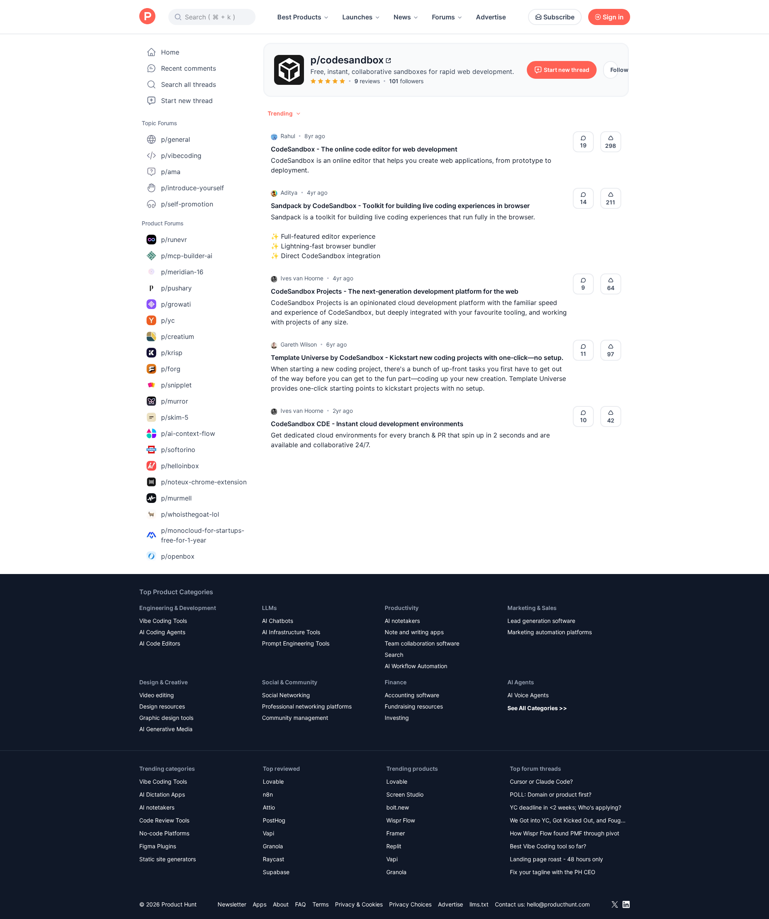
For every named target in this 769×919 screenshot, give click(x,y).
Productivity (402, 607)
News (402, 17)
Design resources (162, 706)
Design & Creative (163, 682)
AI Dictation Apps (162, 794)
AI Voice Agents (528, 695)
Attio (269, 807)
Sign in (613, 17)
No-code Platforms (164, 833)
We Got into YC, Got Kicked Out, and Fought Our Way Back (568, 821)
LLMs (269, 607)
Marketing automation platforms (549, 632)
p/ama (170, 172)
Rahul (288, 135)
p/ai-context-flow (188, 433)
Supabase (276, 872)
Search (394, 654)
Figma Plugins (157, 846)
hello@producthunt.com (558, 904)
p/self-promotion (187, 204)
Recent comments (188, 68)
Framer (395, 833)
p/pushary (176, 288)
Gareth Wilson (299, 344)
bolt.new (397, 807)
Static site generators (167, 859)
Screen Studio (404, 794)
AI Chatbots (277, 620)
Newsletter (232, 904)
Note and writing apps (414, 632)
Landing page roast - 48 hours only (556, 859)
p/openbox (178, 556)
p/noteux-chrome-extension (204, 482)
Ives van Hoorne (302, 278)
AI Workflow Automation (416, 665)
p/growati (176, 304)
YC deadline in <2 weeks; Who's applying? (565, 807)
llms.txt (478, 904)
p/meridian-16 (182, 272)
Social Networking (286, 695)
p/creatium (177, 336)
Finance (396, 682)
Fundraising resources (414, 706)
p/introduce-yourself (192, 188)
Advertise (491, 17)
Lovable (273, 781)
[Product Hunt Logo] (147, 16)
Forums (443, 17)
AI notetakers (402, 620)
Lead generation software (541, 620)
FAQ (300, 904)
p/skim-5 (175, 417)
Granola (273, 846)
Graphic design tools (166, 717)
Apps (259, 904)
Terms (320, 904)
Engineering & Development (177, 607)
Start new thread (187, 101)
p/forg (170, 369)
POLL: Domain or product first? (550, 794)
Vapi (268, 833)
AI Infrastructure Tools (291, 632)
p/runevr (174, 240)
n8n (268, 794)
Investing (397, 717)
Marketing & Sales (532, 607)
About (281, 904)
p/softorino (178, 450)
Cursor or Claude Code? (541, 781)
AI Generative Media (166, 729)
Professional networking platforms (307, 706)
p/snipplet (176, 385)
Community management (295, 717)
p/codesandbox (347, 60)
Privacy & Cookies (359, 904)
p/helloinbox (180, 466)
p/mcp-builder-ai (186, 256)
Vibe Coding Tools (163, 620)
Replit (393, 846)
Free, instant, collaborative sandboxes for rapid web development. (412, 71)
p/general (175, 139)
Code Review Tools (164, 820)
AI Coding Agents (162, 632)
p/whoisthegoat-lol (190, 514)
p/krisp (171, 353)
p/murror (174, 401)
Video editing (156, 695)
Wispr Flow (400, 820)
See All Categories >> (537, 707)
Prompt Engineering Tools (295, 643)
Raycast (273, 859)
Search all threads (188, 84)
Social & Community (289, 682)
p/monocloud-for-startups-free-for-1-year (202, 535)
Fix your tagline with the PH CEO (552, 872)
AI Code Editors (159, 643)
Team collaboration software (422, 643)
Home (170, 52)
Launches (357, 17)
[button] (285, 113)
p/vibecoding (181, 155)
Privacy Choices (410, 904)
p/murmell (176, 498)
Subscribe (558, 17)
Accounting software (412, 695)
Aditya (289, 192)
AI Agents (520, 682)
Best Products (299, 17)
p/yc (168, 320)
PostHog (274, 820)
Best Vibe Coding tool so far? (548, 846)
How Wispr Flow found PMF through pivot (564, 833)
